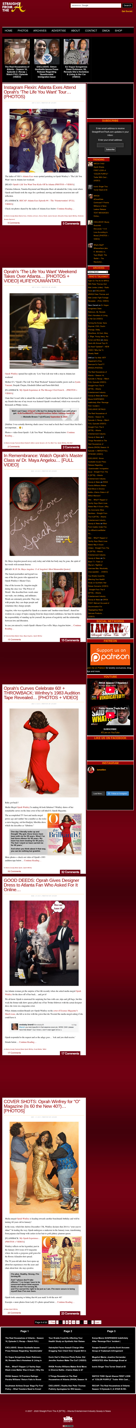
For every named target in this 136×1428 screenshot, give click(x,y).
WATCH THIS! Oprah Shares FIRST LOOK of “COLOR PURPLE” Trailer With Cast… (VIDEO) (111, 1379)
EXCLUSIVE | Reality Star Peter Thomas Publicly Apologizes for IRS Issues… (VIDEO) (67, 1389)
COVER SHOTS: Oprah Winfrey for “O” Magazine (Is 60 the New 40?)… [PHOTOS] (42, 1106)
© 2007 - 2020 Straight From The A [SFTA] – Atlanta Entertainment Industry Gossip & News (68, 1411)
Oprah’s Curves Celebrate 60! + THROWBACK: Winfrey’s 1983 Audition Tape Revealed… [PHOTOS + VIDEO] (42, 693)
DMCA (106, 30)
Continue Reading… (65, 208)
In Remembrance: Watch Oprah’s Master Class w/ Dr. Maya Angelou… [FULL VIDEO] (43, 460)
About (75, 30)
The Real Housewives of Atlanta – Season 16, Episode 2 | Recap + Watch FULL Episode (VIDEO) (17, 71)
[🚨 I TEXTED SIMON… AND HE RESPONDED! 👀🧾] (115, 786)
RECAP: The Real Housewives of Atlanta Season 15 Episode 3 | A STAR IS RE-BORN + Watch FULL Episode (111, 1389)
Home (8, 30)
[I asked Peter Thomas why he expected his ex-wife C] (127, 779)
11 (78, 1322)
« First (52, 1322)
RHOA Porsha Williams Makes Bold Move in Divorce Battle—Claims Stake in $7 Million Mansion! (98, 489)
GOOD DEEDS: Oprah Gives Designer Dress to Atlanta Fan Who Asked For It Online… (41, 885)
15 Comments (70, 640)
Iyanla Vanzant (52, 216)
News (16, 216)
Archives (39, 30)
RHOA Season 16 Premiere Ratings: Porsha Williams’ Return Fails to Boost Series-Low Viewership (23, 1379)
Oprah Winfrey (72, 216)
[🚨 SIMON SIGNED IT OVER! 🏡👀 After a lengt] (127, 786)
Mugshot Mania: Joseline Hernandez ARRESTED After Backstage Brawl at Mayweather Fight (109, 1360)
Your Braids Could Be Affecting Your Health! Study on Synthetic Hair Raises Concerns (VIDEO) (67, 1341)
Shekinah (81, 216)
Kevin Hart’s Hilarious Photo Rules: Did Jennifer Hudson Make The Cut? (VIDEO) (67, 1359)
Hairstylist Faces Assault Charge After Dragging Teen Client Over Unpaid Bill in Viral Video (67, 1351)
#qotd (68, 413)
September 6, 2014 (58, 417)
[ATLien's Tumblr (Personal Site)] (110, 636)
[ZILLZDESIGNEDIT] (68, 1421)
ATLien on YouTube (110, 732)
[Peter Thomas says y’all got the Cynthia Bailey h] (93, 786)
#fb (73, 413)
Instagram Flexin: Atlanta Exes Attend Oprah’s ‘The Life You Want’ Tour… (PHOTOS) (40, 92)
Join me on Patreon (96, 667)
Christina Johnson (32, 216)
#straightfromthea (42, 413)
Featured (17, 443)
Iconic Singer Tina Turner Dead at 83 (109, 1366)
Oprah (20, 868)
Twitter (44, 1049)
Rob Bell (69, 443)
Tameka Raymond (9, 219)
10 (73, 1322)
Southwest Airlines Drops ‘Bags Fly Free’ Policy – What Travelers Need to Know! (24, 1387)
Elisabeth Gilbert (29, 443)
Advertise (59, 30)
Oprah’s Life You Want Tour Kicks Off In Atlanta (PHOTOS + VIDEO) (43, 184)
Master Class (19, 636)
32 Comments (70, 872)
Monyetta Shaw (62, 216)
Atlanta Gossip (9, 216)
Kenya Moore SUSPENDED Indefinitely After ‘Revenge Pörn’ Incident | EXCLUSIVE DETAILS (98, 402)
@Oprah (31, 411)
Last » (98, 1322)
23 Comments (70, 1313)
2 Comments (71, 447)
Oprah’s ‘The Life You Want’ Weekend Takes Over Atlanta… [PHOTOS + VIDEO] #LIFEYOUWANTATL (40, 276)
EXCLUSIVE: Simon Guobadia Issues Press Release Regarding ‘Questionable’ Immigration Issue (46, 71)
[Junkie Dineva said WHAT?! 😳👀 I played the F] (104, 786)
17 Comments (70, 1053)
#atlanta (61, 413)
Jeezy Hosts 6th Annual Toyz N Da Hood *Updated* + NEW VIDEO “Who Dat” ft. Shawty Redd (98, 347)
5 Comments (71, 223)
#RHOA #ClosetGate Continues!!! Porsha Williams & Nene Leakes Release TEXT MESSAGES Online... (101, 205)
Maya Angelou (28, 636)
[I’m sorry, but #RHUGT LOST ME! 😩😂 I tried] (104, 779)
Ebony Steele (43, 216)
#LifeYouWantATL (25, 413)
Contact (91, 30)
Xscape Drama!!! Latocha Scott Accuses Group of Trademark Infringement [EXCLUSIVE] (110, 1351)
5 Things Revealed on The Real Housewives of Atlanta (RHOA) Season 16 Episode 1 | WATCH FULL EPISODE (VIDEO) (68, 1381)
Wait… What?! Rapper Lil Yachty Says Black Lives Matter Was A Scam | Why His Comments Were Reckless (24, 1370)
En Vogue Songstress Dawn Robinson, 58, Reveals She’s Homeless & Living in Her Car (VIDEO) (76, 71)
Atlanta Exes (28, 176)
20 (85, 1322)
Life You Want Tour (51, 443)
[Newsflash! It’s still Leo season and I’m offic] (93, 779)
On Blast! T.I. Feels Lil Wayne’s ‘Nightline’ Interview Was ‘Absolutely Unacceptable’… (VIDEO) (98, 565)
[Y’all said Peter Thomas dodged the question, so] (115, 779)
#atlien (55, 413)
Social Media (38, 1049)
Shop (118, 30)
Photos (23, 30)
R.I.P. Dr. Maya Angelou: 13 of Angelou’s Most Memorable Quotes (41, 569)
